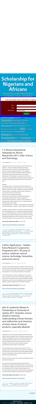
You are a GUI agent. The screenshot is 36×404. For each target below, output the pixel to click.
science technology (6, 297)
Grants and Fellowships (20, 229)
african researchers (6, 232)
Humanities (24, 120)
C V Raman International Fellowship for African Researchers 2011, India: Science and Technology (17, 154)
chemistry (27, 384)
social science (14, 297)
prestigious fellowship (11, 233)
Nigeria (16, 129)
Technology (12, 141)
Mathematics (22, 126)
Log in (31, 402)
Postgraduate (20, 132)
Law (25, 123)
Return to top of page (17, 401)
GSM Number (11, 110)
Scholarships (8, 137)
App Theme (13, 402)
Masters (15, 126)
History (18, 120)
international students (15, 123)
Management (6, 126)
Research (6, 134)
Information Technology (23, 293)
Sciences (25, 138)
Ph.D (19, 129)
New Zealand (11, 129)
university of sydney (23, 385)
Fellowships (6, 120)
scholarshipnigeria (6, 162)
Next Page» (32, 393)
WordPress (26, 402)
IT (23, 123)
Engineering (11, 229)
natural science (23, 296)
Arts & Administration (13, 293)
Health (14, 120)
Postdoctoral (11, 131)
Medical (29, 125)
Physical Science (11, 231)
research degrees (11, 385)
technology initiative (6, 235)
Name (12, 105)
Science (18, 138)
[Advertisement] (18, 13)
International (5, 123)
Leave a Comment (22, 162)
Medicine (3, 129)
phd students (28, 129)
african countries (29, 231)
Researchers (15, 135)
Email (12, 108)
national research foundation (13, 296)
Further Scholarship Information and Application (13, 224)
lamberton (4, 385)
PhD (22, 128)
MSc (7, 129)
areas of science (14, 232)
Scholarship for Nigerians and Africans (18, 84)
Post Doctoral (18, 231)
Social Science (17, 294)
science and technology (25, 233)
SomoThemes (20, 402)
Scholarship (23, 135)
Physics (3, 132)
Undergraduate (24, 141)
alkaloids (15, 384)
